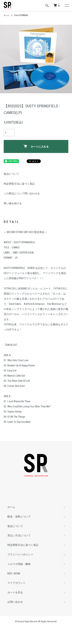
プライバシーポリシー (20, 554)
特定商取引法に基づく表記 (19, 183)
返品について (11, 173)
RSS (9, 573)
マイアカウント (16, 582)
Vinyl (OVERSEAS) (21, 15)
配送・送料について (19, 516)
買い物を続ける (13, 203)
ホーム (6, 15)
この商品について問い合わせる (22, 193)
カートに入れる (40, 146)
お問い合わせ (15, 601)
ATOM (17, 573)
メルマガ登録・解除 (19, 564)
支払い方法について (19, 535)
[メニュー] (66, 5)
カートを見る (15, 592)
